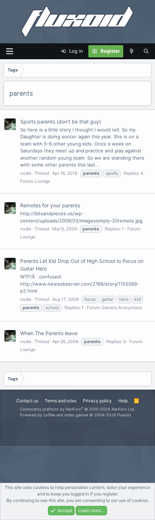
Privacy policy (97, 400)
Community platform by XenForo (77, 409)
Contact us (27, 400)
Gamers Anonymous (122, 307)
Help (123, 400)
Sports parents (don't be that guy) (60, 121)
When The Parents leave (49, 333)
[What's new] (131, 51)
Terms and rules (60, 400)
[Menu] (9, 51)
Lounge (42, 181)
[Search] (146, 51)
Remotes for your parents (50, 205)
